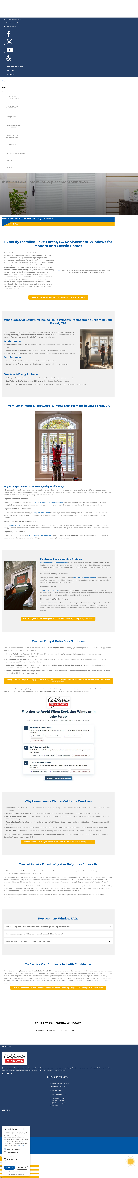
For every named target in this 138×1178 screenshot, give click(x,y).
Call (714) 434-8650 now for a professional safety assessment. (58, 297)
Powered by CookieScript (16, 1174)
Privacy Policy (20, 1145)
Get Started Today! (11, 224)
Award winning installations (12, 136)
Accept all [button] (9, 1168)
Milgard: (12, 97)
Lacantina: (11, 116)
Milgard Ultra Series (42, 513)
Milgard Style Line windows (40, 535)
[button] (16, 1172)
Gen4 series (48, 603)
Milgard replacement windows (16, 490)
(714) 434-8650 (11, 26)
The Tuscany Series (12, 525)
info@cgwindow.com (14, 19)
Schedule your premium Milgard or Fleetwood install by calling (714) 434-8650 (58, 619)
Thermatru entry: (14, 126)
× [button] (28, 1127)
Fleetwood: (12, 107)
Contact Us (12, 144)
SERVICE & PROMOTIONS (15, 66)
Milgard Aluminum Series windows (49, 502)
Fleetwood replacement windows (54, 563)
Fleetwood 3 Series (51, 590)
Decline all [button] (22, 1168)
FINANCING (10, 74)
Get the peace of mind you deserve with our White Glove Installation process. (58, 842)
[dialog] (16, 1151)
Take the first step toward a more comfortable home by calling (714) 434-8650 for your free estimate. (58, 988)
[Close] (2, 91)
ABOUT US (10, 70)
